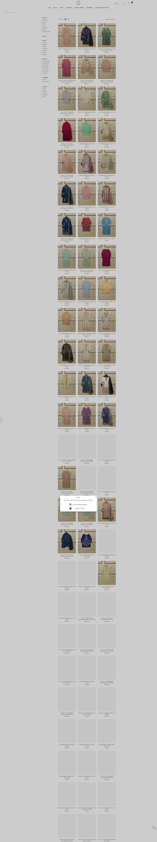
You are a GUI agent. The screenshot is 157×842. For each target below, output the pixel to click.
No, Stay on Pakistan (80, 508)
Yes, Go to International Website (79, 504)
